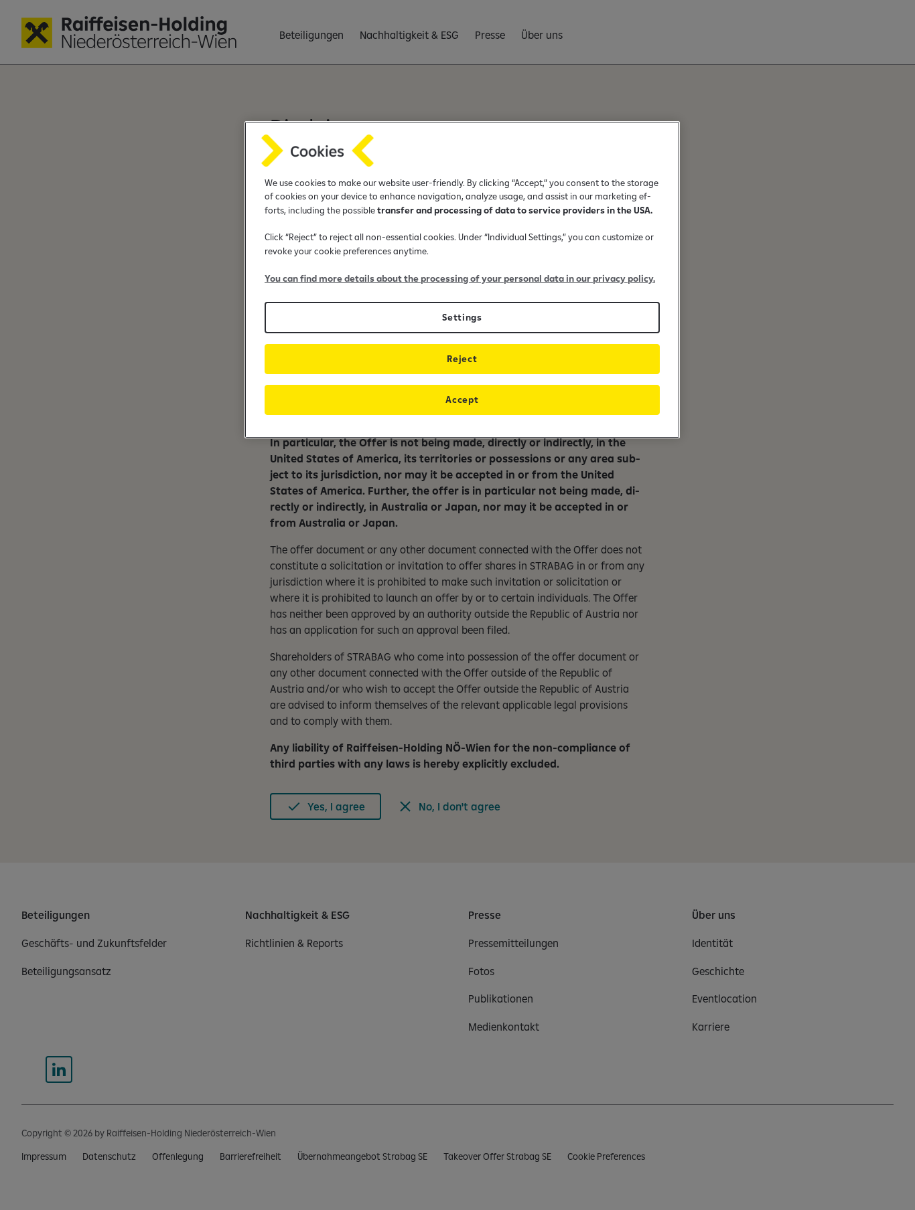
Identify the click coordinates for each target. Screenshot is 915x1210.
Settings (462, 317)
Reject (462, 359)
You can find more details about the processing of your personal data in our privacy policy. (460, 278)
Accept (461, 400)
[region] (462, 279)
